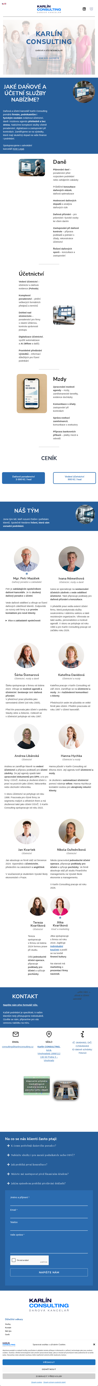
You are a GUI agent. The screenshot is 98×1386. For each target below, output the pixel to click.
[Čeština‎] (3, 3)
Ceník (7, 1335)
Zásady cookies (36, 1382)
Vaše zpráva (17, 1235)
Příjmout (49, 1362)
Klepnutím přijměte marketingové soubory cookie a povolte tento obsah (36, 1085)
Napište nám (49, 1272)
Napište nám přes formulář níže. (20, 1005)
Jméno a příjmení (19, 1197)
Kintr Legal (18, 149)
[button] (94, 1344)
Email (13, 1210)
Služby (8, 1324)
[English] (5, 3)
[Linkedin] (84, 8)
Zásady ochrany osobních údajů (54, 1382)
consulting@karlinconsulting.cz (17, 1046)
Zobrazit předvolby (49, 1376)
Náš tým (8, 1331)
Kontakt (8, 1328)
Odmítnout (49, 1369)
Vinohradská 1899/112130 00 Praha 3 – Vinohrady (49, 1053)
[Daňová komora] (91, 8)
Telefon (14, 1222)
